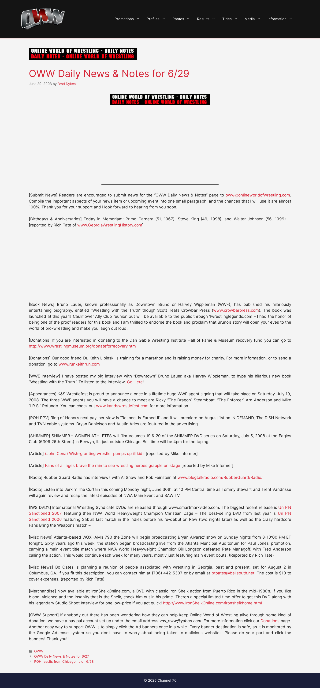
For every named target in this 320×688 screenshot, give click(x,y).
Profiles (153, 19)
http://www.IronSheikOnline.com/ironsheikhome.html (212, 603)
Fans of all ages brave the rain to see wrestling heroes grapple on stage (112, 465)
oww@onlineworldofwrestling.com (258, 195)
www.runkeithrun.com (79, 364)
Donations (269, 620)
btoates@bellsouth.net (233, 573)
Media (250, 19)
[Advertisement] (160, 145)
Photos (178, 19)
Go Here (135, 382)
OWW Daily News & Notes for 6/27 (61, 656)
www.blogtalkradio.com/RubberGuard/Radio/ (220, 477)
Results (203, 19)
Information (277, 19)
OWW (38, 651)
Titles (227, 19)
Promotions (124, 19)
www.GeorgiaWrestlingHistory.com (109, 225)
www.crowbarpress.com (236, 310)
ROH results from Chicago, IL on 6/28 (64, 661)
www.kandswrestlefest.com (122, 405)
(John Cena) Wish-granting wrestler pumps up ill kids (95, 453)
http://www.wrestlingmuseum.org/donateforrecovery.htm (82, 346)
